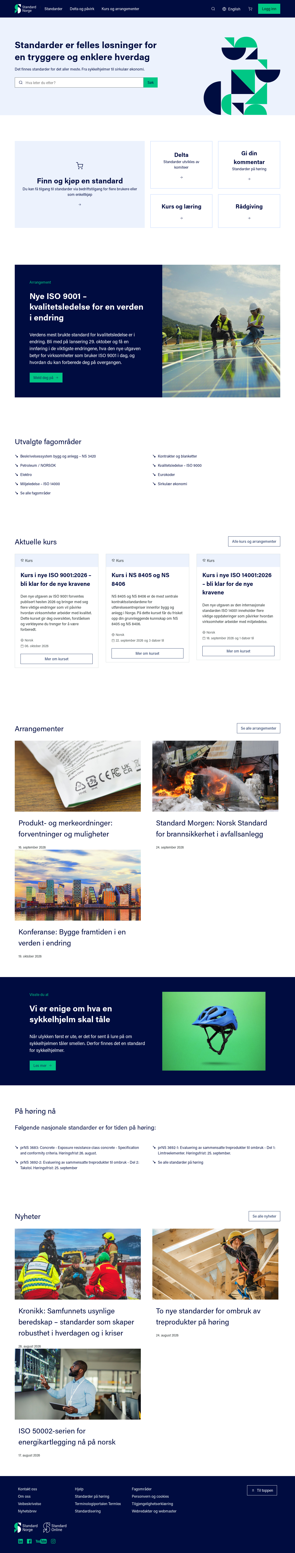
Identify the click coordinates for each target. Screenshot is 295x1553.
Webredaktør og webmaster (154, 1511)
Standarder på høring (92, 1496)
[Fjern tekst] (138, 82)
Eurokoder (166, 474)
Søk (151, 82)
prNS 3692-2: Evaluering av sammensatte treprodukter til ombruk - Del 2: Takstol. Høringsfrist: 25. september (79, 1165)
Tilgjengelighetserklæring (152, 1503)
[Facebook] (29, 1541)
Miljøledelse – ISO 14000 (40, 483)
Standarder (53, 8)
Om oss (24, 1496)
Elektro (26, 474)
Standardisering (88, 1511)
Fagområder (142, 1488)
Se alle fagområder (35, 492)
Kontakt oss (27, 1488)
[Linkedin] (20, 1541)
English (234, 8)
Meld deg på (43, 377)
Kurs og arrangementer (120, 8)
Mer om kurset (69, 657)
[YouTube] (41, 1541)
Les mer (40, 1065)
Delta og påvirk (82, 8)
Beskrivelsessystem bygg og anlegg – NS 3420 (58, 456)
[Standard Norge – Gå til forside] (25, 9)
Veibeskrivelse (29, 1503)
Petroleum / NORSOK (38, 465)
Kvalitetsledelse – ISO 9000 (180, 465)
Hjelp (79, 1488)
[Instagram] (53, 1541)
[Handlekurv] (250, 8)
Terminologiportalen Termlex (98, 1503)
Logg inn (269, 8)
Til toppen (265, 1490)
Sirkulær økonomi (172, 483)
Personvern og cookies (150, 1496)
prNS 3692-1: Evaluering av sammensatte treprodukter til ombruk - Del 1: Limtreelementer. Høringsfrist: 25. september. (216, 1150)
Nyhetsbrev (27, 1511)
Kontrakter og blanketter (177, 456)
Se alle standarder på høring (180, 1162)
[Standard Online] (54, 1527)
